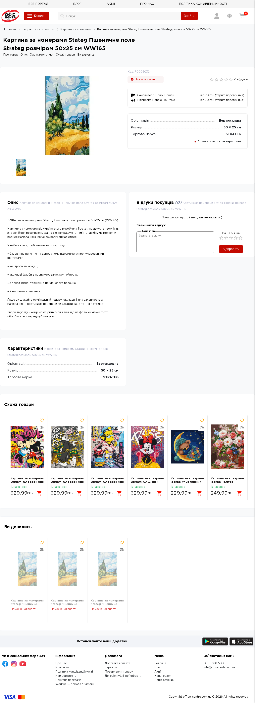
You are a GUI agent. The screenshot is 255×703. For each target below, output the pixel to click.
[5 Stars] (240, 238)
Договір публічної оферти (123, 676)
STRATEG (233, 134)
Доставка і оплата (117, 663)
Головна (160, 663)
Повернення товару (119, 672)
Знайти (189, 16)
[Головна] (10, 16)
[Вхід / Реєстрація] (217, 16)
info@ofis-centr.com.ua (219, 667)
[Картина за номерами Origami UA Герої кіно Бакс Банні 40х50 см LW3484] (27, 447)
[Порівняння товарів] (229, 16)
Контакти (62, 667)
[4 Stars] (235, 238)
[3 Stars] (231, 238)
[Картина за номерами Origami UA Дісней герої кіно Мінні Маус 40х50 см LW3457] (107, 447)
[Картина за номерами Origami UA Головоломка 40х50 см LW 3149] (227, 447)
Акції (157, 672)
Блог (157, 667)
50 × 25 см (232, 127)
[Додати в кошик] (39, 493)
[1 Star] (221, 238)
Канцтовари (162, 676)
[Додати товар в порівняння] (42, 427)
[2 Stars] (226, 238)
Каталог (40, 16)
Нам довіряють (65, 676)
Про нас (61, 663)
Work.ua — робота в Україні (74, 684)
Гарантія (111, 667)
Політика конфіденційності (74, 672)
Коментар (148, 231)
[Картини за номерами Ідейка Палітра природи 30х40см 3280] (187, 447)
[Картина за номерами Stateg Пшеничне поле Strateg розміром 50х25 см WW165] (27, 569)
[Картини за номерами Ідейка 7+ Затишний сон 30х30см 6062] (147, 447)
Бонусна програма (68, 680)
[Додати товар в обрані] (42, 420)
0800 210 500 (214, 663)
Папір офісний (164, 680)
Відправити (231, 249)
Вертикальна (230, 120)
